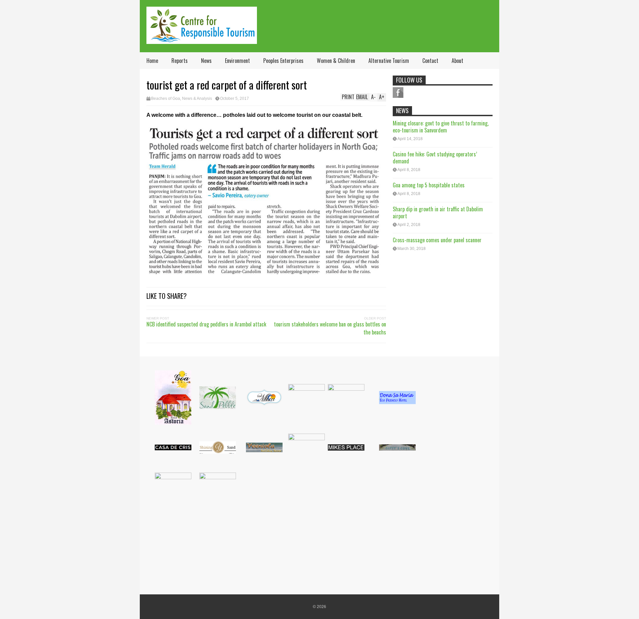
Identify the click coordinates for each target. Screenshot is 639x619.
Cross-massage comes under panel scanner (437, 240)
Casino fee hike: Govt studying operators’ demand (435, 157)
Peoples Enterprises (283, 61)
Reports (179, 61)
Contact (430, 61)
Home (152, 61)
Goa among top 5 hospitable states (429, 185)
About (457, 61)
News (206, 61)
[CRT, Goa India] (201, 39)
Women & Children (336, 61)
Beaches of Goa (165, 98)
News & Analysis (197, 98)
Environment (237, 61)
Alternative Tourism (388, 61)
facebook (398, 92)
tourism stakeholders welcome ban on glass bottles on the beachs (330, 328)
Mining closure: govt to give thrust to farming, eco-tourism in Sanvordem (441, 126)
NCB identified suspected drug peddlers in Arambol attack (206, 324)
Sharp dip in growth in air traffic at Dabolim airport (438, 212)
